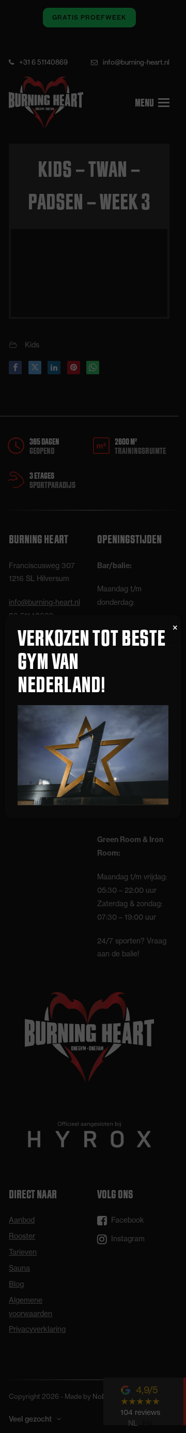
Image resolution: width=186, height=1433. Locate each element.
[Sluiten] (175, 628)
